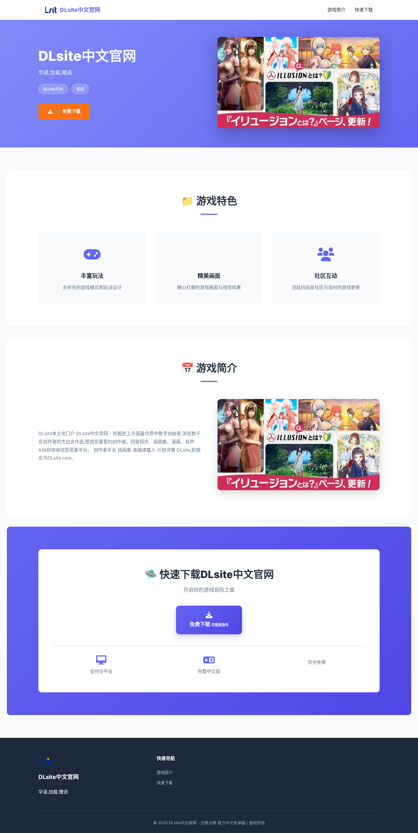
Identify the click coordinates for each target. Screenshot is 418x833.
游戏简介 (336, 10)
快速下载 (364, 10)
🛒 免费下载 (67, 111)
